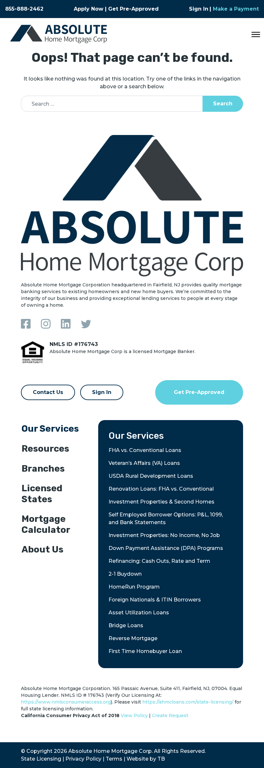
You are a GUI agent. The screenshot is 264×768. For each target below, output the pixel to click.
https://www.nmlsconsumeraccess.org (66, 702)
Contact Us (48, 392)
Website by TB (146, 759)
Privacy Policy (83, 759)
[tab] (54, 430)
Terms (114, 759)
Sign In (198, 9)
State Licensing (41, 759)
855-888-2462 (24, 9)
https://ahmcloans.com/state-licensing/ (187, 702)
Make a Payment (236, 9)
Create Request (170, 715)
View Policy (134, 715)
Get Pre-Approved (133, 9)
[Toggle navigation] (256, 34)
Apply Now (88, 9)
